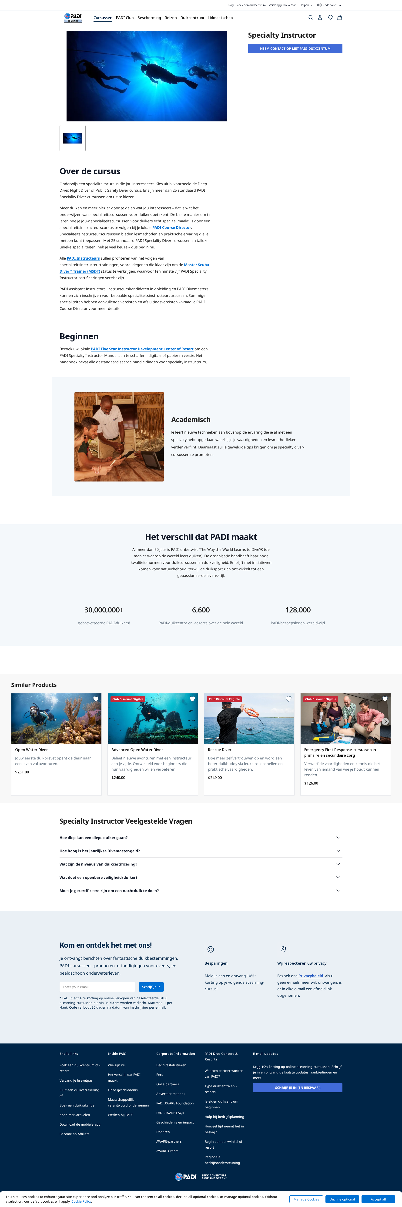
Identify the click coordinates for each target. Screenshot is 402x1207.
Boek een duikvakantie (77, 1105)
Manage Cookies (306, 1199)
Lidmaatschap (220, 17)
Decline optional (342, 1199)
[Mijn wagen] (339, 18)
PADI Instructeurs (83, 258)
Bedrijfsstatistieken (171, 1065)
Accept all (378, 1199)
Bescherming (149, 17)
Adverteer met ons (170, 1093)
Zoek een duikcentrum (251, 5)
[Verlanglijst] (330, 18)
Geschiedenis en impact (175, 1122)
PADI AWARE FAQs (170, 1112)
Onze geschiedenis (123, 1090)
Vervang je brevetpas (282, 5)
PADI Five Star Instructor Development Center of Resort (142, 348)
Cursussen (103, 17)
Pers (159, 1074)
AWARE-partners (169, 1141)
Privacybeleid (310, 975)
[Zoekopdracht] (311, 18)
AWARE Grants (167, 1151)
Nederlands (327, 5)
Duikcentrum (192, 17)
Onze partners (167, 1084)
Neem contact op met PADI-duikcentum (295, 48)
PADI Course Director (171, 227)
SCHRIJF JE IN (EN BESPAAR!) (298, 1087)
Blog (231, 5)
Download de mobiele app (80, 1124)
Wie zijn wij (117, 1065)
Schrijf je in (151, 987)
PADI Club (125, 17)
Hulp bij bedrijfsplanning (224, 1116)
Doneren (163, 1132)
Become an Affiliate (75, 1134)
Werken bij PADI (120, 1115)
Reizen (171, 17)
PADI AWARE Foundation (175, 1103)
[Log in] (320, 19)
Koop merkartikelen (75, 1115)
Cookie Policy (81, 1201)
